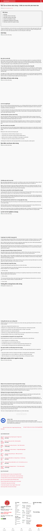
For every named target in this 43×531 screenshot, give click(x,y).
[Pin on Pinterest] (24, 414)
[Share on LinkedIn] (26, 414)
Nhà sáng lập (17, 509)
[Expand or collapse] (41, 12)
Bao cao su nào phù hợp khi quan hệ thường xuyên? (10, 479)
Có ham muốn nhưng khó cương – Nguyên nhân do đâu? (10, 484)
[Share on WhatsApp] (17, 414)
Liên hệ (16, 507)
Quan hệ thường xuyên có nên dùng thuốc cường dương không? (12, 475)
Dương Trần (11, 8)
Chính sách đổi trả (17, 523)
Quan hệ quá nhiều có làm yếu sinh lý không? (8, 486)
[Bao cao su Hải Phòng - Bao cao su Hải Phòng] (2, 1)
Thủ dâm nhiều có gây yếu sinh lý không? (8, 483)
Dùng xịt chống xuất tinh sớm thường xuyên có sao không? (11, 481)
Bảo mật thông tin (17, 514)
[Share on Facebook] (19, 414)
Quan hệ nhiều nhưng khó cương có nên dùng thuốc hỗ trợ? (11, 474)
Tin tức (16, 508)
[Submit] (14, 1)
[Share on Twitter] (20, 414)
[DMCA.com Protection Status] (3, 518)
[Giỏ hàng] (41, 1)
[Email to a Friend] (22, 414)
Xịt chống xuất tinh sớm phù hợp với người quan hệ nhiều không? (12, 477)
